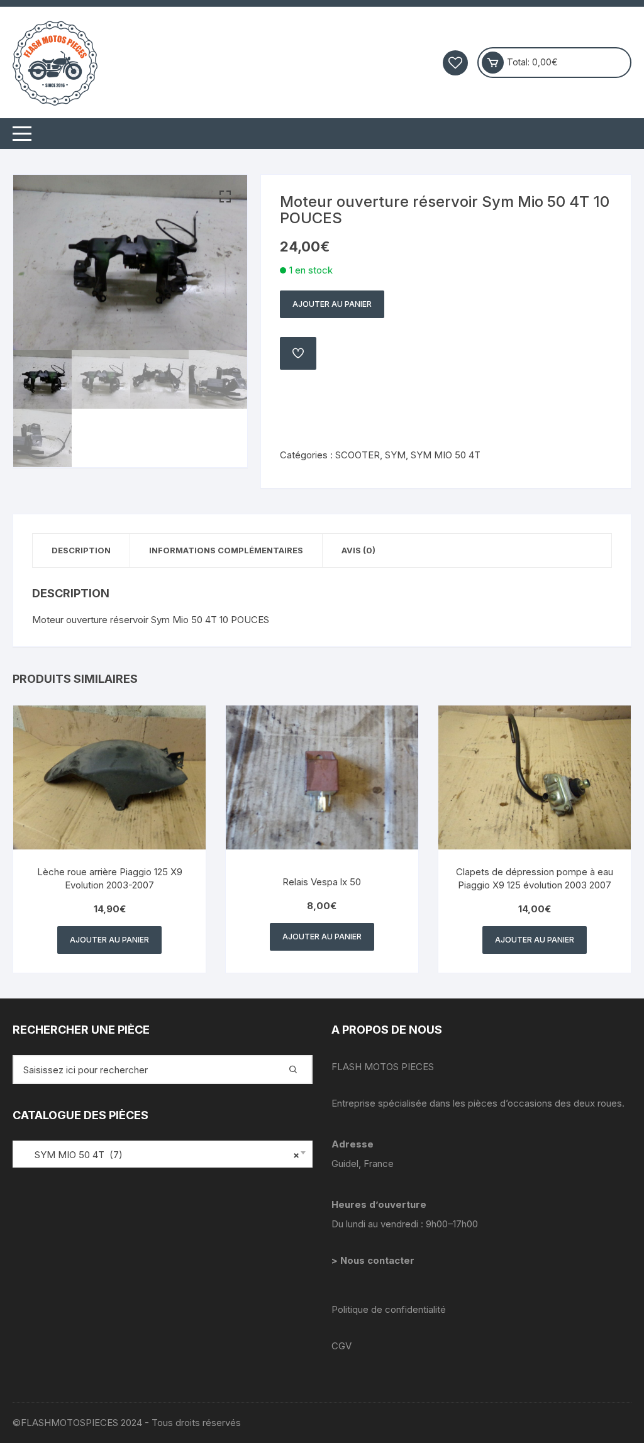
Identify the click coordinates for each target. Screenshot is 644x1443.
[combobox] (163, 1154)
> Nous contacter (374, 1260)
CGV (341, 1346)
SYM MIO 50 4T (445, 455)
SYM (395, 455)
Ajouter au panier (332, 304)
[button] (225, 196)
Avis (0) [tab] (358, 550)
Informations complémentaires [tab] (226, 550)
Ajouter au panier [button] (109, 939)
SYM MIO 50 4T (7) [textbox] (159, 1155)
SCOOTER (357, 455)
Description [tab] (81, 550)
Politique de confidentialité (388, 1309)
